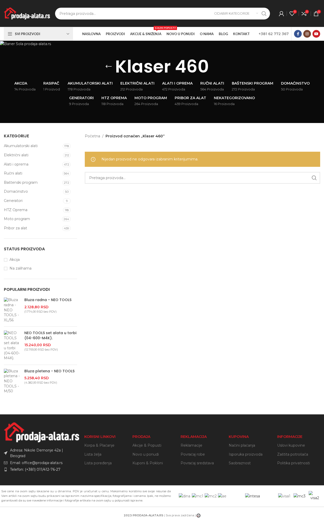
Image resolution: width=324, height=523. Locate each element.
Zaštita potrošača (292, 454)
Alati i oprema (16, 164)
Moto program (17, 219)
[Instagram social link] (307, 34)
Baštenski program (21, 182)
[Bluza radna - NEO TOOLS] (12, 310)
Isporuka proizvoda (246, 454)
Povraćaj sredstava (197, 463)
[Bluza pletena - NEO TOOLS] (12, 381)
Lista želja (92, 454)
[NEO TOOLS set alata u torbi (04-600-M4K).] (12, 346)
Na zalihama (20, 268)
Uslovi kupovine (291, 445)
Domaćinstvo (16, 191)
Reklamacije (191, 445)
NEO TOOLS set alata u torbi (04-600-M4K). (50, 336)
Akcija (14, 259)
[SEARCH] (264, 13)
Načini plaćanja (242, 445)
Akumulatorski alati (21, 145)
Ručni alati (13, 173)
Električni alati (16, 155)
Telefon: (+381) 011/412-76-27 (35, 469)
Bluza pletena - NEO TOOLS (49, 371)
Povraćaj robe (193, 454)
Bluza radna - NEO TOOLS (47, 300)
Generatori (13, 200)
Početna (92, 136)
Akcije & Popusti (146, 445)
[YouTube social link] (316, 34)
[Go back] (108, 66)
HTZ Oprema (15, 210)
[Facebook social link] (298, 34)
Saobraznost (240, 463)
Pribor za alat (15, 228)
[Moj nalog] (281, 13)
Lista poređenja (98, 463)
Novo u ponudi (145, 454)
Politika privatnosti (293, 463)
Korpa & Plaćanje (99, 445)
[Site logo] (27, 13)
